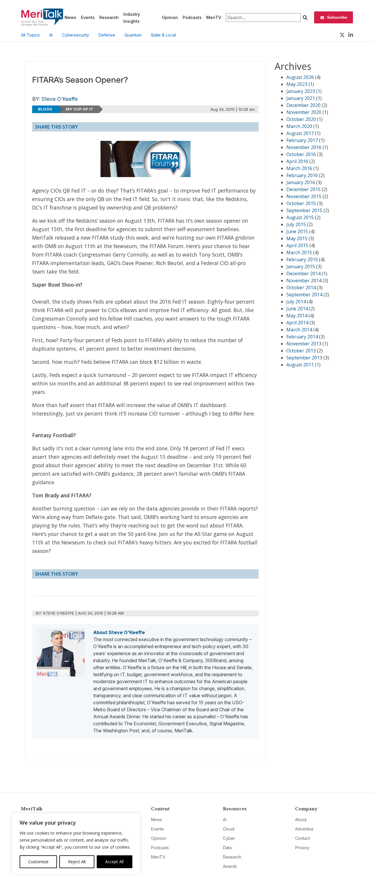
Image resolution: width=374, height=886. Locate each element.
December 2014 (303, 273)
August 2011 (300, 364)
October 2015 (301, 203)
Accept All (114, 861)
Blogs (45, 109)
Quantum (132, 34)
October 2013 (301, 350)
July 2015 (296, 224)
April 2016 (297, 161)
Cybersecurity (75, 34)
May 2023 (296, 84)
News (70, 17)
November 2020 (303, 112)
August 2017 (300, 133)
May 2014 (296, 315)
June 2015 (297, 231)
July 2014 (296, 301)
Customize (38, 861)
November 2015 (303, 196)
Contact (302, 838)
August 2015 (300, 217)
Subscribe (337, 17)
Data (227, 847)
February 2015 (302, 259)
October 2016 (301, 154)
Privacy (302, 847)
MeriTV (213, 17)
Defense (106, 34)
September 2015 (304, 210)
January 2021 (300, 98)
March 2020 (299, 126)
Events (88, 17)
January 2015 (300, 266)
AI (51, 34)
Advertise (304, 828)
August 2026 (300, 77)
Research (109, 17)
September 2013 (304, 357)
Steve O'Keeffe (59, 99)
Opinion (170, 17)
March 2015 (299, 252)
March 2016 (299, 168)
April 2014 (297, 322)
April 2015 (297, 245)
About (301, 819)
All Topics (30, 34)
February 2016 (302, 175)
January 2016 (300, 182)
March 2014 (299, 329)
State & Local (163, 34)
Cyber (229, 838)
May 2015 (296, 238)
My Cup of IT (79, 109)
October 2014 (301, 287)
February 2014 (302, 336)
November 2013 (303, 343)
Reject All (77, 861)
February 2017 (302, 140)
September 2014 (304, 294)
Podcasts (192, 17)
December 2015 (303, 189)
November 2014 (303, 280)
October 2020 (301, 119)
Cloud (228, 828)
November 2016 (303, 147)
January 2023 (300, 91)
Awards (230, 866)
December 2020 (303, 105)
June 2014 (297, 308)
